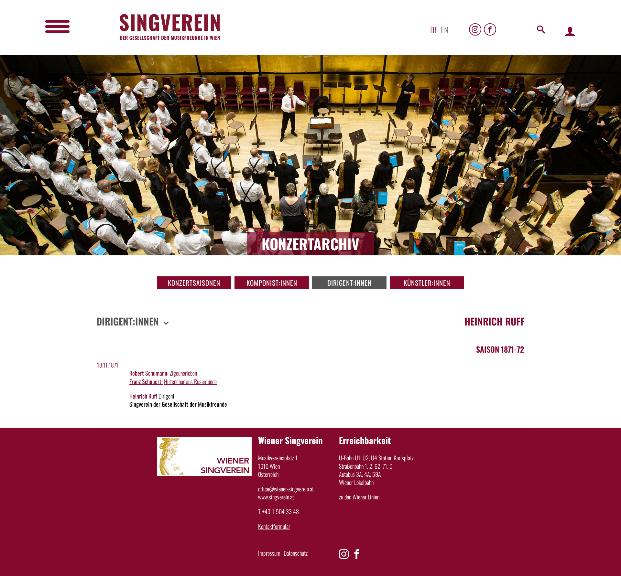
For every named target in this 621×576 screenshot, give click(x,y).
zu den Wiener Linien (359, 497)
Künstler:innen (427, 283)
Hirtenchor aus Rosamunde (190, 381)
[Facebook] (490, 29)
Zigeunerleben (183, 373)
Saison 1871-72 (500, 349)
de (434, 30)
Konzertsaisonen (194, 283)
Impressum (269, 553)
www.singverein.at (276, 497)
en (444, 30)
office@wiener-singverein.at (286, 489)
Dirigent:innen (349, 283)
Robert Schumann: (149, 373)
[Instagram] (475, 29)
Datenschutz (296, 553)
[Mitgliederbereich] (570, 31)
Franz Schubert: (146, 381)
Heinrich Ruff (143, 396)
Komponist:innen (271, 283)
